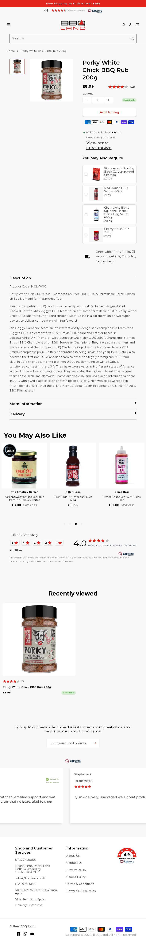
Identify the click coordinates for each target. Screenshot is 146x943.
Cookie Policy (76, 877)
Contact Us (74, 863)
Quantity (88, 93)
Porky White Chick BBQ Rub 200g (27, 686)
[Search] (132, 38)
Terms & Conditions (80, 884)
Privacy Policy (76, 870)
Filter (17, 550)
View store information (99, 145)
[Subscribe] (95, 743)
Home (11, 50)
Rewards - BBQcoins (81, 891)
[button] (73, 10)
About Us (73, 855)
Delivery (21, 905)
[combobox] (73, 38)
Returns (36, 905)
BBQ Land (100, 935)
